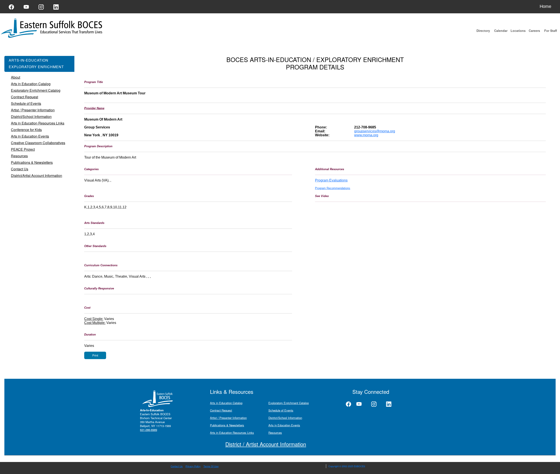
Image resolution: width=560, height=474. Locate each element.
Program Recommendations (332, 188)
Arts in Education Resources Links (232, 433)
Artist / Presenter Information (228, 418)
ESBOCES (359, 466)
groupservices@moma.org (374, 131)
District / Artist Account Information (265, 444)
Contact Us (177, 466)
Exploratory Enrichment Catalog (288, 403)
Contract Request (221, 410)
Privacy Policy (193, 466)
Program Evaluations (331, 180)
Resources (275, 433)
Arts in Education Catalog (226, 403)
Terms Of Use (211, 466)
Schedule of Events (280, 410)
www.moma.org (366, 135)
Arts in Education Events (284, 425)
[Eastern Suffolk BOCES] (52, 28)
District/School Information (285, 418)
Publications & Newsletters (227, 425)
